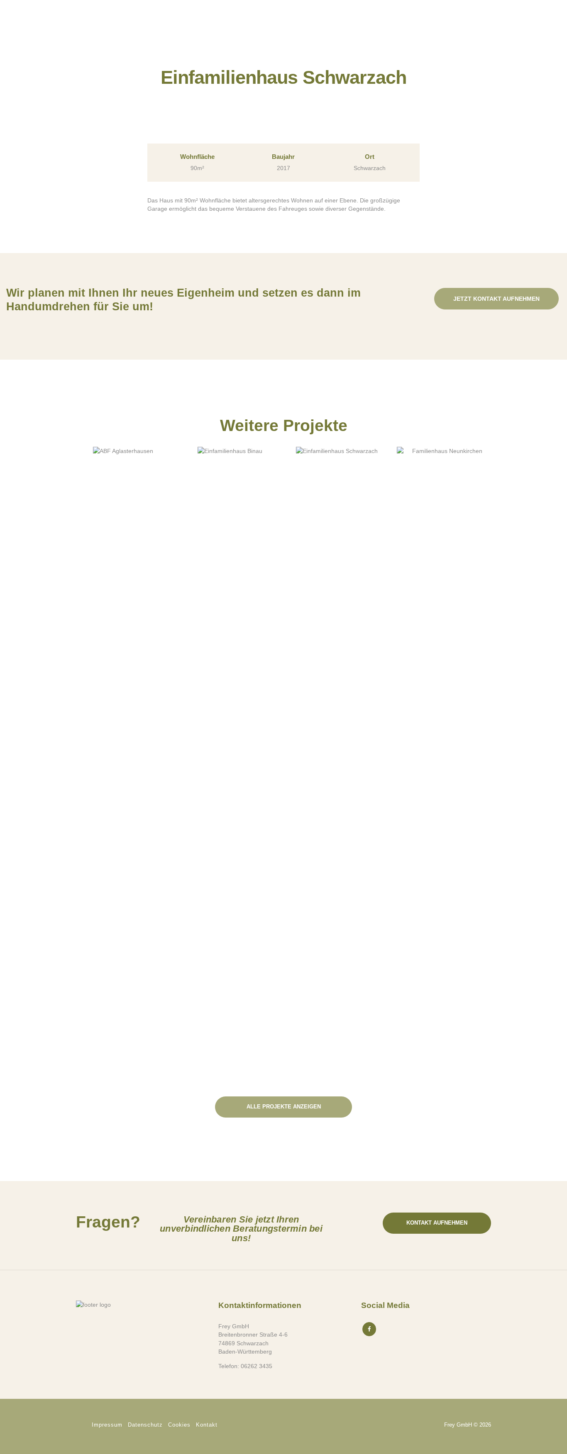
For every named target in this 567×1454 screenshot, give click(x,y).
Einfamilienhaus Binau (230, 511)
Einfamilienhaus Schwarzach (337, 511)
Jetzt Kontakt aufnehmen (496, 298)
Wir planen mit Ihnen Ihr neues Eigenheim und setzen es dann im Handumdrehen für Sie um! (183, 299)
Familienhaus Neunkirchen (444, 511)
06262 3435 (256, 1366)
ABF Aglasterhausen (123, 511)
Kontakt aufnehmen (436, 1223)
